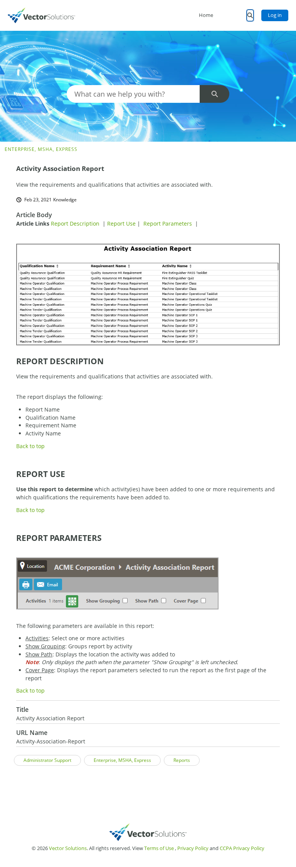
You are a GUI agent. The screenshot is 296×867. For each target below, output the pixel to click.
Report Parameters (167, 223)
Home (206, 15)
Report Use (121, 223)
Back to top (30, 446)
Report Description (75, 223)
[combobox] (133, 94)
